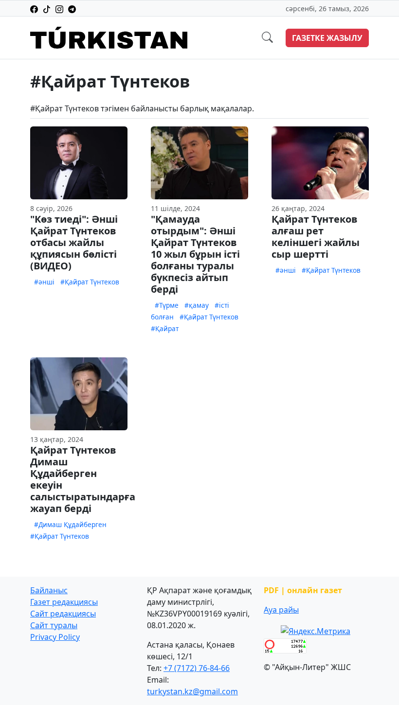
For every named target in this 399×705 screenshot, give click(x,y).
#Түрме (167, 305)
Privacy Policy (55, 637)
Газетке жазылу (327, 38)
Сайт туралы (53, 625)
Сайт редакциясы (63, 613)
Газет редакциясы (64, 602)
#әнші (44, 281)
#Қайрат (165, 328)
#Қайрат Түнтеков (89, 281)
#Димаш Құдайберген (70, 524)
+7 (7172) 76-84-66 (196, 668)
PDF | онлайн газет (303, 590)
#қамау (196, 305)
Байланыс (49, 590)
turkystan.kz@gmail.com (192, 691)
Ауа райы (281, 609)
